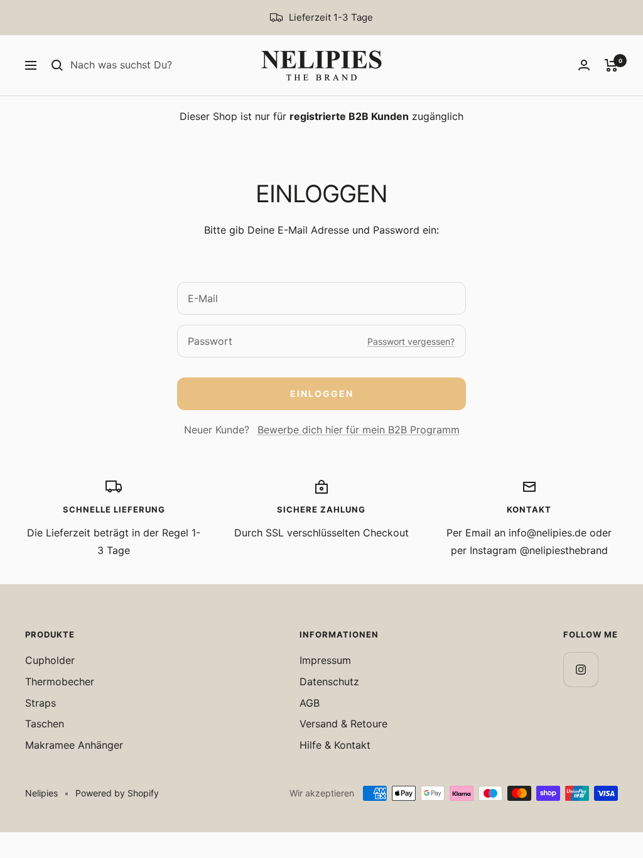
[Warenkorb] (611, 65)
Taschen (44, 723)
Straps (40, 703)
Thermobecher (59, 681)
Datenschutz (329, 681)
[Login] (584, 65)
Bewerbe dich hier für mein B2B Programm (358, 429)
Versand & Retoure (343, 723)
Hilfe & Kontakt (335, 745)
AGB (310, 703)
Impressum (325, 660)
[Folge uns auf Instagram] (580, 669)
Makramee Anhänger (74, 745)
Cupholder (50, 660)
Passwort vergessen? (411, 341)
